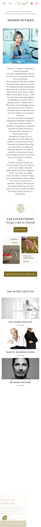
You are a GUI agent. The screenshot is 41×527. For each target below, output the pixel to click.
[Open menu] (4, 5)
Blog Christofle (27, 11)
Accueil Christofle (13, 11)
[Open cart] (36, 5)
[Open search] (10, 5)
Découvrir (20, 230)
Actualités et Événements (14, 14)
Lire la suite (20, 325)
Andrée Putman (30, 14)
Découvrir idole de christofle (20, 274)
